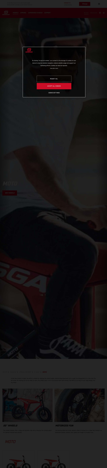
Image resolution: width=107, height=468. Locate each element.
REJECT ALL (54, 78)
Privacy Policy (52, 68)
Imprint (56, 68)
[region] (54, 72)
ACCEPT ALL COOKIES (54, 86)
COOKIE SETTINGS (54, 92)
